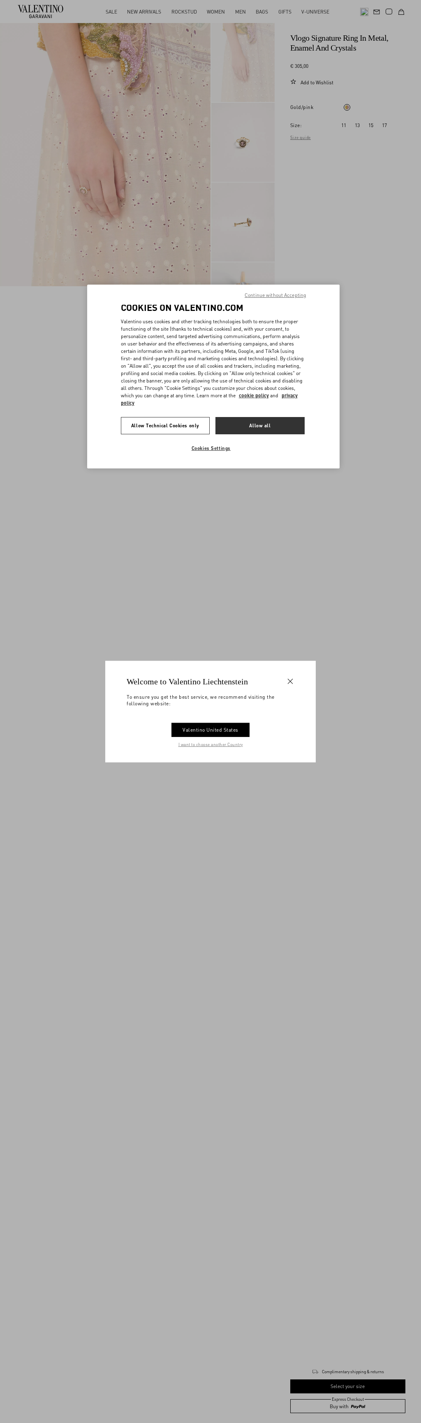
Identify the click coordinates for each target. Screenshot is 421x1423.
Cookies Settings (211, 448)
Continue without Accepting (275, 295)
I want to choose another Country (210, 744)
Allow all (260, 425)
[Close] (290, 681)
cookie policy (254, 395)
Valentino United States (210, 729)
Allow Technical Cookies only (165, 425)
